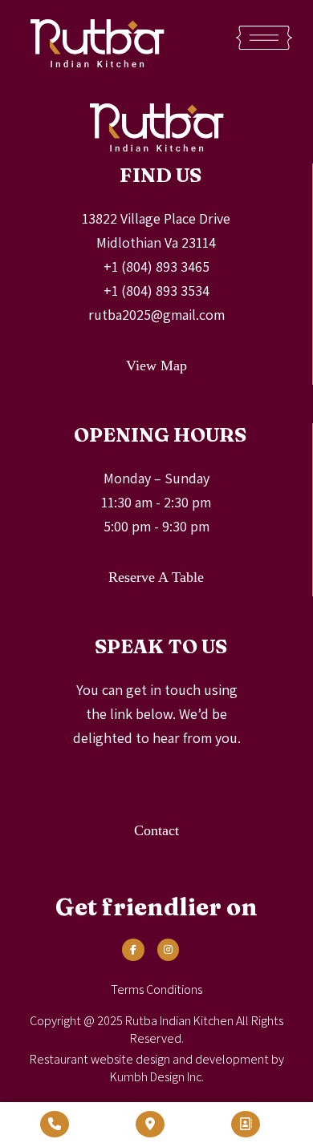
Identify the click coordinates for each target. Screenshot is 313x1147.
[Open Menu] (264, 38)
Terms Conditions (156, 989)
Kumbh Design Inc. (157, 1076)
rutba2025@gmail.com (156, 314)
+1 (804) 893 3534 (156, 290)
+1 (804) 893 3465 (156, 266)
